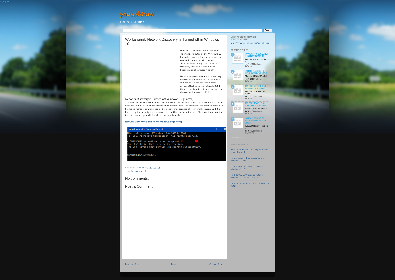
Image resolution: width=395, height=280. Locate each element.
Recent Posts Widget (237, 138)
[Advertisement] (153, 72)
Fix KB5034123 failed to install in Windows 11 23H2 (256, 72)
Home (175, 264)
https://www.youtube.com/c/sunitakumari (250, 42)
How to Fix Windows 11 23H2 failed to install (250, 184)
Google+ (4, 1)
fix (132, 170)
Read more (258, 64)
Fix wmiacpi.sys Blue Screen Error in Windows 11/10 (256, 54)
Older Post (216, 264)
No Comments (249, 66)
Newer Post (133, 264)
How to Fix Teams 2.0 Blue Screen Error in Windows (255, 104)
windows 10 (140, 170)
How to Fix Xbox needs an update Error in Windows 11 (256, 87)
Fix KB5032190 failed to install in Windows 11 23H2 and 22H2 (256, 120)
